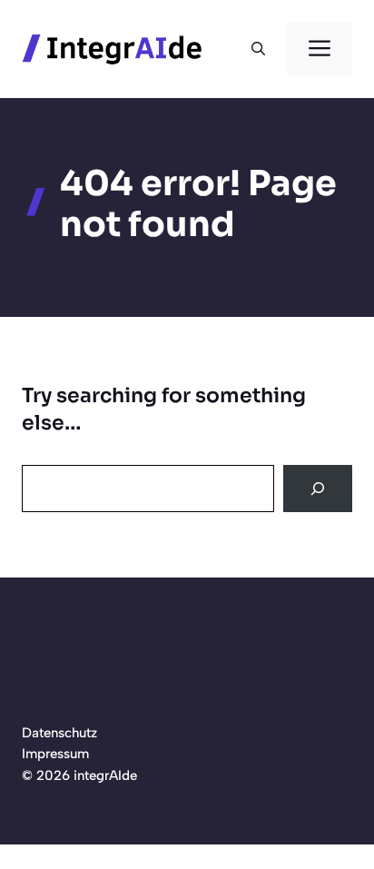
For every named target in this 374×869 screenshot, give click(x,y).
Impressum (55, 754)
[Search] (317, 488)
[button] (258, 49)
